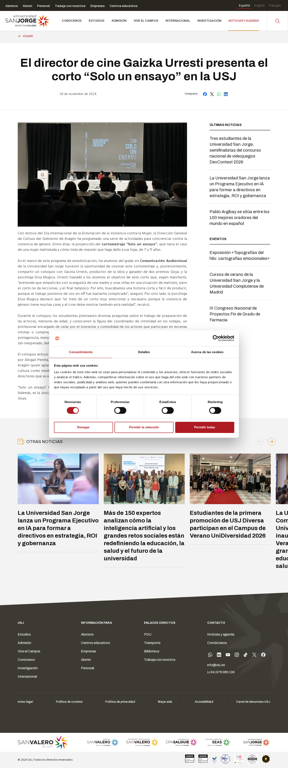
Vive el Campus (29, 651)
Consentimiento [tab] (81, 352)
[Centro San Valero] (103, 742)
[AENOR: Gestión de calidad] (189, 759)
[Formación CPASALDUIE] (182, 742)
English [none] (259, 5)
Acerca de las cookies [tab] (207, 352)
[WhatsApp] (210, 655)
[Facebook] (263, 655)
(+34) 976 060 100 (221, 672)
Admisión (24, 643)
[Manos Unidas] (252, 759)
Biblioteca (151, 651)
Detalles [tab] (144, 352)
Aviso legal (25, 701)
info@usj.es (216, 665)
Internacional (27, 676)
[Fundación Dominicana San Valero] (142, 742)
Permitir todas (204, 427)
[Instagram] (237, 655)
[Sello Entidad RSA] (225, 759)
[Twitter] (254, 655)
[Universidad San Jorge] (254, 742)
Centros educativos (95, 643)
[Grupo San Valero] (43, 742)
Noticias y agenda (220, 634)
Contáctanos (217, 643)
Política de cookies (69, 701)
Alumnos (87, 634)
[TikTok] (246, 655)
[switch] (116, 409)
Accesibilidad (204, 701)
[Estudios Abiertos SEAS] (218, 742)
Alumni (86, 659)
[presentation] (260, 441)
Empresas (88, 651)
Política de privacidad (120, 701)
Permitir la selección (144, 427)
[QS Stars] (265, 759)
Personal (87, 668)
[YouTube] (228, 655)
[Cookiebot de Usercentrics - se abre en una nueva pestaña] (215, 338)
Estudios (24, 634)
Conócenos (26, 659)
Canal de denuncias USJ (253, 701)
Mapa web (165, 701)
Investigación (28, 668)
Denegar (83, 427)
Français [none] (275, 5)
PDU (147, 634)
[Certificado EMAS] (214, 759)
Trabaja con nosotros (159, 659)
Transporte (152, 643)
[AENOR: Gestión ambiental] (203, 759)
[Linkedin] (219, 655)
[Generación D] (238, 759)
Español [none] (244, 5)
